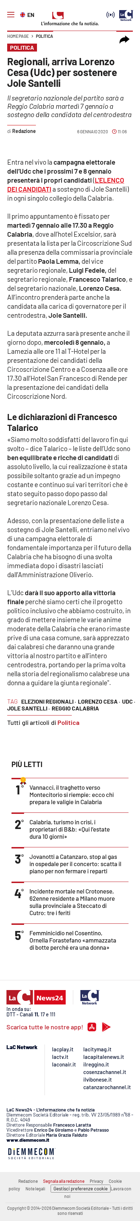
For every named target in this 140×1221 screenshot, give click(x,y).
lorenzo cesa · (99, 701)
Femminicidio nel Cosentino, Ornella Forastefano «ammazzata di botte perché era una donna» (72, 940)
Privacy (96, 1181)
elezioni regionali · (48, 701)
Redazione (28, 1181)
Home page (18, 36)
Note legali (35, 1188)
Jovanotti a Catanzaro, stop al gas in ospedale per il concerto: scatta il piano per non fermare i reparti (75, 863)
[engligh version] (23, 14)
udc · (128, 701)
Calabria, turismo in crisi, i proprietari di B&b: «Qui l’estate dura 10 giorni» (69, 829)
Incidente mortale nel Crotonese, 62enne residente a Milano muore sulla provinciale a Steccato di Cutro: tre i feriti (72, 901)
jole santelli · (28, 708)
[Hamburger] (10, 14)
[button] (124, 39)
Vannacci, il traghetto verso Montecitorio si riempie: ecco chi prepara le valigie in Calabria (71, 794)
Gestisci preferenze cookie (80, 1188)
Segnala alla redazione (63, 1181)
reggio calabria (75, 708)
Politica (44, 36)
